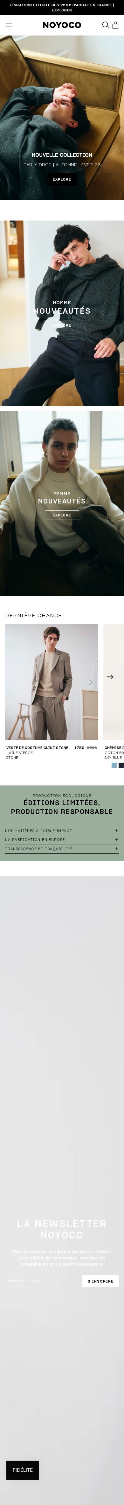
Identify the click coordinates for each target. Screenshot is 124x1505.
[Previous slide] (14, 677)
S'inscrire (101, 1281)
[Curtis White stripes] (107, 765)
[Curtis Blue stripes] (121, 765)
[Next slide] (110, 677)
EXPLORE (62, 179)
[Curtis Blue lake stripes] (114, 765)
